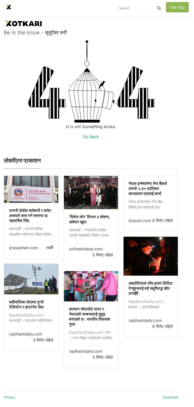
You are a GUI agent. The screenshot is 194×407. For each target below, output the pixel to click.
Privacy (9, 397)
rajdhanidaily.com (25, 334)
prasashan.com (23, 247)
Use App (177, 7)
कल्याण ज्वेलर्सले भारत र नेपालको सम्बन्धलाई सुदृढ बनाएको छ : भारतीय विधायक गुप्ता (89, 316)
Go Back (91, 136)
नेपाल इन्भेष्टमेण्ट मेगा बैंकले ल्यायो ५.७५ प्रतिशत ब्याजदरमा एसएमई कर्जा (148, 188)
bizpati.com (140, 220)
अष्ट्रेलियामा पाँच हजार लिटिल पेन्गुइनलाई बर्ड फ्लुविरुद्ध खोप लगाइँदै (151, 288)
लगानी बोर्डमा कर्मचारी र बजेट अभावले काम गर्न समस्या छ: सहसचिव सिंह (30, 215)
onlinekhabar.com (86, 248)
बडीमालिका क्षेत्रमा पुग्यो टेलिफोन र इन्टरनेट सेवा (26, 304)
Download (170, 397)
